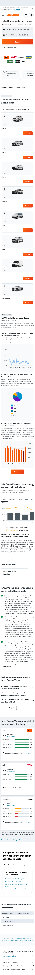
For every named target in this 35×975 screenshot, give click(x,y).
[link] (17, 472)
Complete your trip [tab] (19, 865)
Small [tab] (4, 499)
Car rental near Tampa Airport (14, 881)
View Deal (27, 133)
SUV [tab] (26, 499)
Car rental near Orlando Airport (14, 879)
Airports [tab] (7, 865)
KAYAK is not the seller (10, 962)
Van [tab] (32, 499)
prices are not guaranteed (9, 956)
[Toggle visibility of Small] (14, 414)
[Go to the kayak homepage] (13, 15)
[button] (33, 9)
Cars (12, 938)
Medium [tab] (12, 499)
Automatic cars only (10, 47)
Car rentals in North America (23, 938)
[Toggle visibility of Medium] (14, 406)
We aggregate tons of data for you (14, 966)
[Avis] (29, 765)
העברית (17, 10)
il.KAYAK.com (5, 938)
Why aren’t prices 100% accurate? (14, 969)
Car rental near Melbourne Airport (15, 889)
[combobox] (8, 25)
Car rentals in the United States (10, 940)
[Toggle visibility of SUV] (13, 408)
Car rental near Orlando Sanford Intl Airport (16, 885)
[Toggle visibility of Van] (13, 411)
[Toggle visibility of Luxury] (14, 416)
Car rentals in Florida (25, 940)
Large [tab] (20, 499)
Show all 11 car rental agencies (11, 840)
